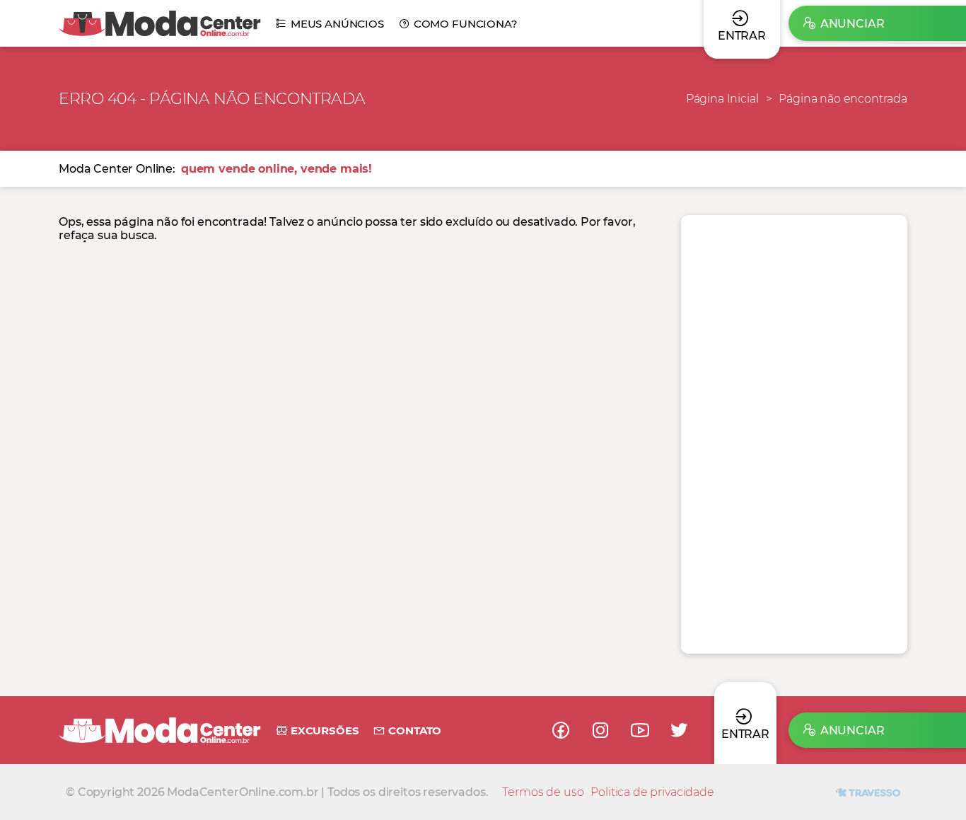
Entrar (745, 734)
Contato (414, 730)
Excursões (325, 730)
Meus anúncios (337, 23)
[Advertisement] (794, 434)
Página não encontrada (843, 98)
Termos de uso (542, 792)
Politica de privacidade (652, 792)
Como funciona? (466, 23)
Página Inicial (722, 98)
